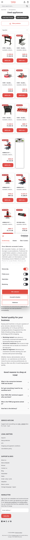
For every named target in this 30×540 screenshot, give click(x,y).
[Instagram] (6, 521)
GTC (2, 443)
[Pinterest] (11, 521)
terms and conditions (11, 502)
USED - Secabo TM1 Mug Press (6, 83)
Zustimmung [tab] (5, 240)
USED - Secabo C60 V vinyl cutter (6, 48)
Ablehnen (15, 302)
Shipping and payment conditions (10, 446)
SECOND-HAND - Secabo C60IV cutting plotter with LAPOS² (21, 222)
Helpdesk (3, 481)
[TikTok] (8, 521)
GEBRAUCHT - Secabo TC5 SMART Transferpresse (6, 152)
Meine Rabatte (5, 463)
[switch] (25, 274)
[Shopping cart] (28, 2)
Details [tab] (15, 240)
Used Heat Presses (7, 17)
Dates (2, 476)
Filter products (16, 23)
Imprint (3, 438)
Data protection (5, 440)
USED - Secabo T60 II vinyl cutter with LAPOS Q (6, 118)
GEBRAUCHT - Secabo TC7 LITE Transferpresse (7, 222)
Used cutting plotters (23, 17)
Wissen (3, 465)
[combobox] (12, 6)
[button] (15, 382)
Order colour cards (6, 479)
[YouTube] (4, 521)
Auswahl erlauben (15, 297)
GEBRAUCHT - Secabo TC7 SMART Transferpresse (21, 187)
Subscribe (6, 516)
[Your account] (24, 2)
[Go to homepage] (13, 2)
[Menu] (2, 2)
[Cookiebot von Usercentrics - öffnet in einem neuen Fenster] (21, 236)
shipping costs (15, 535)
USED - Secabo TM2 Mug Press (21, 83)
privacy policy (23, 502)
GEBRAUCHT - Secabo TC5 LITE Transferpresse (7, 187)
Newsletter (4, 473)
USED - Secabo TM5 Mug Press (21, 118)
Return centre (5, 484)
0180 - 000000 (21, 424)
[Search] (27, 6)
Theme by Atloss (18, 532)
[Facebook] (2, 521)
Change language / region (8, 487)
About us (3, 460)
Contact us (4, 468)
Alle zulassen (15, 291)
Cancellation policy (6, 448)
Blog (2, 471)
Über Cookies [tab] (24, 240)
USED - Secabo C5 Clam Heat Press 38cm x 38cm (21, 48)
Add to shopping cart (9, 60)
